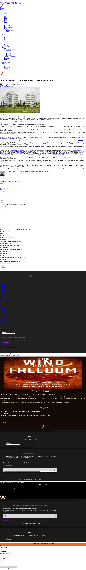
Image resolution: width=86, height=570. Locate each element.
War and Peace (4, 77)
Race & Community (7, 28)
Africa (5, 35)
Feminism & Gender (7, 24)
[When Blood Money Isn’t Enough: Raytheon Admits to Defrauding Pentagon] (20, 112)
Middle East (6, 42)
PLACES (3, 34)
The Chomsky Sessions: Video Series (10, 56)
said (24, 115)
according (7, 135)
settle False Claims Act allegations (58, 154)
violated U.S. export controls (28, 156)
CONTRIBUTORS (5, 46)
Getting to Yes (2, 265)
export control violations (5, 154)
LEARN (3, 47)
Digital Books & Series (8, 57)
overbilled (43, 150)
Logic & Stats (8, 55)
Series (5, 16)
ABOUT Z (4, 64)
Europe (5, 40)
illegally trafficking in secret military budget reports (19, 150)
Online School (6, 48)
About (1, 315)
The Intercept (5, 85)
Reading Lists (6, 58)
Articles (5, 13)
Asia (5, 36)
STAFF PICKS (4, 63)
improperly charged (24, 151)
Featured (5, 15)
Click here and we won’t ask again (31, 477)
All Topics (6, 33)
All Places (6, 45)
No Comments (17, 84)
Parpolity (7, 31)
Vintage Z (6, 61)
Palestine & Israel (7, 41)
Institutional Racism (9, 53)
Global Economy (9, 52)
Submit (11, 353)
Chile (5, 38)
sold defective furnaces (80, 150)
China (5, 39)
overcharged (69, 151)
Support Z (6, 69)
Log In (2, 557)
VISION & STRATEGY (6, 62)
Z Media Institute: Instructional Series (10, 49)
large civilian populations (10, 138)
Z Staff (5, 65)
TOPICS (3, 21)
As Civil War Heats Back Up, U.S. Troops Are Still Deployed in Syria (12, 221)
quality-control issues (20, 152)
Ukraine (5, 43)
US (0, 77)
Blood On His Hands (3, 253)
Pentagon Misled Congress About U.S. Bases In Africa (9, 245)
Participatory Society (9, 30)
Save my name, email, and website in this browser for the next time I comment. (14, 204)
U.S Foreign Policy (9, 54)
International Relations (7, 25)
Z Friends (5, 66)
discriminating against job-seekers (12, 157)
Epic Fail (1, 233)
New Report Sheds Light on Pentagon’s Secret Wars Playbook (10, 261)
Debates (5, 17)
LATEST (3, 12)
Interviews (6, 18)
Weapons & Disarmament (11, 77)
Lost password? (2, 559)
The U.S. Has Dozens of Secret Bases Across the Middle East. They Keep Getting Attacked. (15, 229)
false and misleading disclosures (45, 153)
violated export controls (16, 153)
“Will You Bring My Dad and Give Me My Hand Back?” (10, 225)
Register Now (7, 553)
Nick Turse (5, 84)
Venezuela (6, 44)
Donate (1, 7)
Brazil (5, 37)
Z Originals (6, 20)
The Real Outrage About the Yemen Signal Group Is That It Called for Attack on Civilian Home (16, 217)
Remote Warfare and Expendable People (7, 237)
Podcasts (5, 14)
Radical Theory (8, 50)
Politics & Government (8, 27)
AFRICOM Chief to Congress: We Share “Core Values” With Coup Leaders (13, 257)
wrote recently (22, 166)
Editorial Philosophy (7, 67)
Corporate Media (7, 26)
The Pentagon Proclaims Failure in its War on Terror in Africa (10, 241)
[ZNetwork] (2, 6)
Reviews (5, 19)
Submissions (6, 68)
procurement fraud (31, 154)
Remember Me (4, 558)
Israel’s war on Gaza (44, 165)
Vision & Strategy (7, 29)
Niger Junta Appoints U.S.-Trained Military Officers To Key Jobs (11, 249)
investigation (80, 140)
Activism (5, 22)
